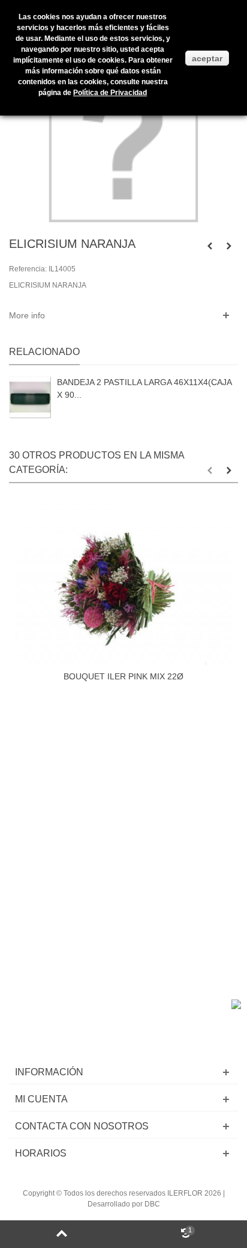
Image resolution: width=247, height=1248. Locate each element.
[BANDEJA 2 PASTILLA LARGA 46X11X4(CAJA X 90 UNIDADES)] (30, 397)
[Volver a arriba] (61, 1234)
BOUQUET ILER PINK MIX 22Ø (123, 676)
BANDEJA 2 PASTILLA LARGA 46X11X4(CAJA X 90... (144, 388)
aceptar (207, 58)
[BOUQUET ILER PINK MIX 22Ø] (123, 583)
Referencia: (28, 269)
